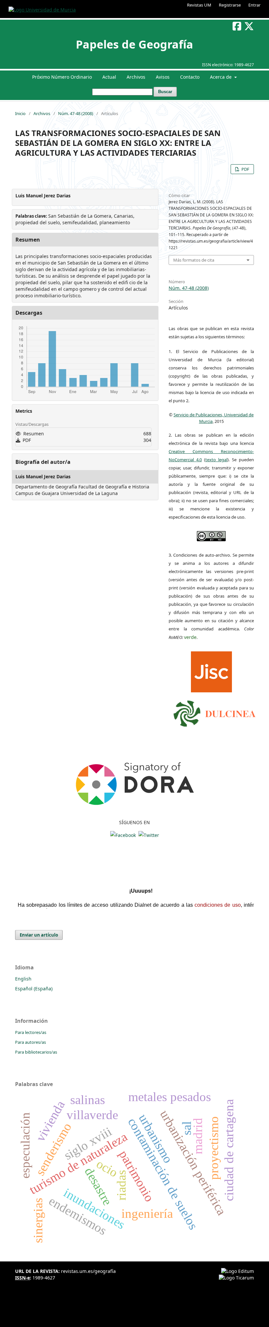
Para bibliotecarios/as (36, 1052)
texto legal (216, 460)
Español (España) (33, 988)
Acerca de (221, 77)
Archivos (136, 77)
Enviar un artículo (39, 935)
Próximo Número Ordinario (62, 77)
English (23, 979)
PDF (244, 169)
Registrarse (230, 5)
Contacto (189, 77)
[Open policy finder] (211, 670)
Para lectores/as (30, 1032)
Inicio (20, 113)
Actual (109, 77)
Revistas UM (199, 5)
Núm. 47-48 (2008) (75, 113)
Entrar (254, 5)
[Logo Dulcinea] (214, 712)
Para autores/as (30, 1042)
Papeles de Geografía (134, 44)
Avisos (163, 77)
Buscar (165, 91)
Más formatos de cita (193, 260)
